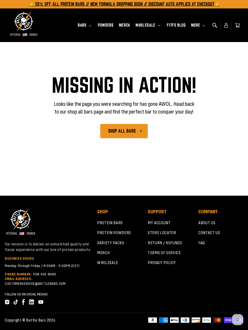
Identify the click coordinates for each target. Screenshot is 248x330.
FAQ (201, 242)
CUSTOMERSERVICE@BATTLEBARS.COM (35, 283)
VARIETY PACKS (110, 242)
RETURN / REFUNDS (165, 242)
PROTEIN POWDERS (114, 232)
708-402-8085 (44, 274)
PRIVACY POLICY (162, 262)
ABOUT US (206, 222)
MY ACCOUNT (159, 222)
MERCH (103, 252)
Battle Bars (36, 320)
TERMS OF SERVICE (164, 252)
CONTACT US (209, 232)
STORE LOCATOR (162, 232)
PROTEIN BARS (110, 222)
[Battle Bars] (24, 25)
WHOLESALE (107, 262)
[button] (86, 25)
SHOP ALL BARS (122, 131)
